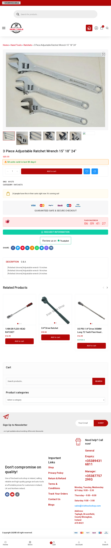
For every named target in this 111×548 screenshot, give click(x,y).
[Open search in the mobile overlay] (55, 14)
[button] (107, 288)
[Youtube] (12, 494)
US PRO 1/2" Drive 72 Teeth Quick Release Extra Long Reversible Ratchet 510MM (18, 332)
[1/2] (91, 308)
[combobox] (55, 400)
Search (98, 381)
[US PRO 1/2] (19, 310)
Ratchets (28, 45)
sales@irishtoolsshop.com (88, 506)
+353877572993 (93, 477)
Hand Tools (16, 45)
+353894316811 (11, 3)
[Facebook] (7, 494)
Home (6, 45)
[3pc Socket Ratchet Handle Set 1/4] (55, 308)
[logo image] (16, 28)
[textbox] (15, 400)
